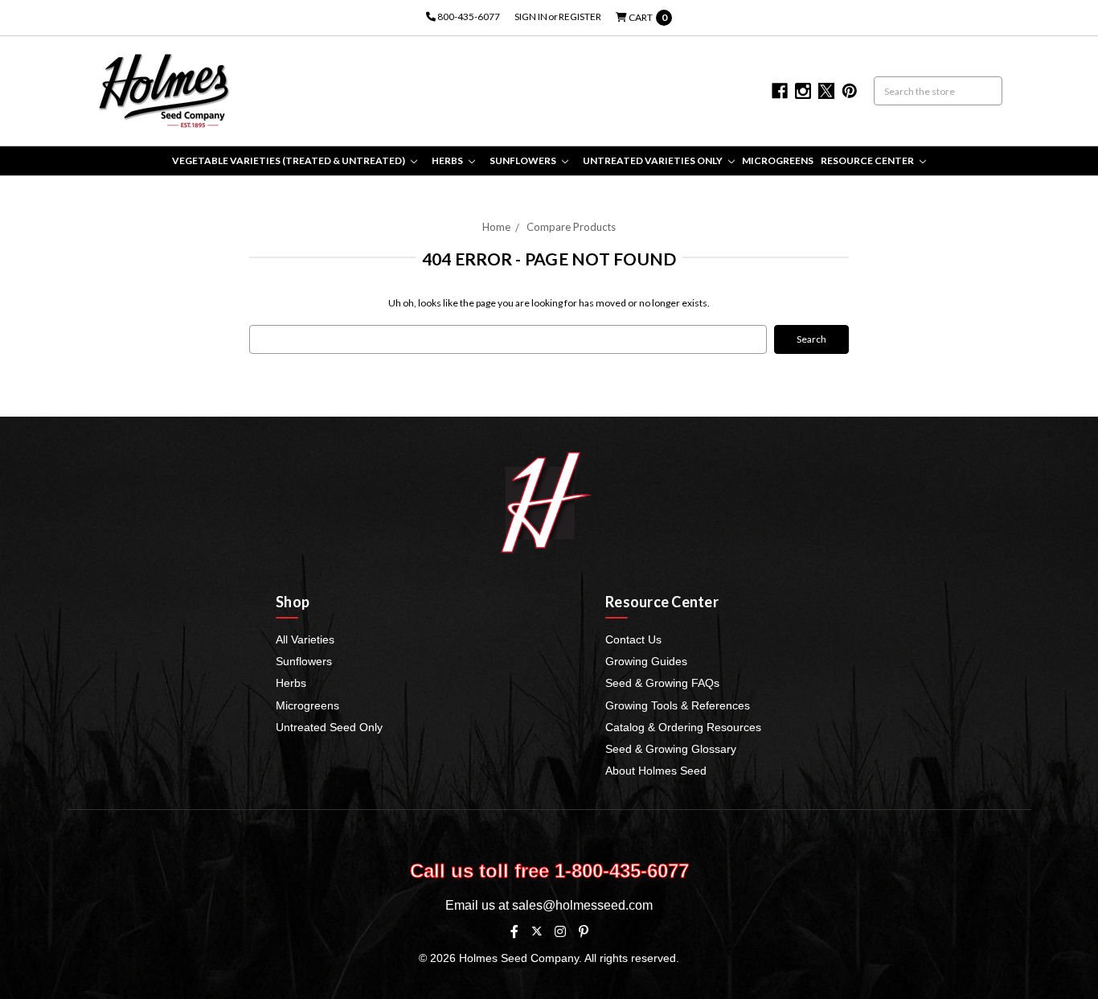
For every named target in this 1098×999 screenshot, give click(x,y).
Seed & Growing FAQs (662, 682)
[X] (536, 931)
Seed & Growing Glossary (670, 748)
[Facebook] (514, 931)
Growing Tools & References (677, 705)
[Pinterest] (583, 931)
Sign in (530, 16)
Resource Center (868, 160)
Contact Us (633, 639)
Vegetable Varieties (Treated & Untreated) (289, 160)
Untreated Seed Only (329, 727)
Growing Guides (646, 661)
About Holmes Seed (656, 770)
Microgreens (777, 160)
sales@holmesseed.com (582, 905)
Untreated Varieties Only (653, 160)
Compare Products (571, 226)
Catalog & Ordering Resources (683, 727)
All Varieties (305, 639)
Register (580, 16)
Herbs (448, 160)
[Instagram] (560, 931)
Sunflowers (524, 160)
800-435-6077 (468, 16)
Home (496, 226)
